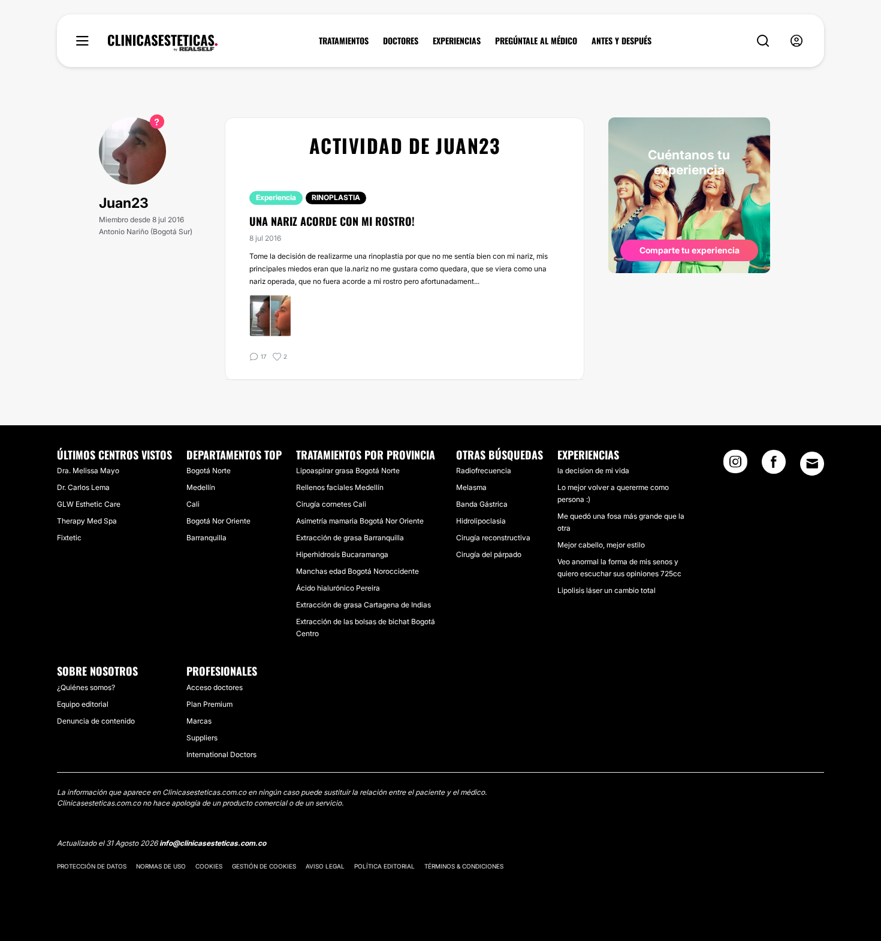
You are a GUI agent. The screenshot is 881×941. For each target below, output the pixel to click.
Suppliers (202, 737)
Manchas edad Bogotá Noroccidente (357, 571)
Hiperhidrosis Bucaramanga (342, 554)
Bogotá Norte (208, 470)
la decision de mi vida (593, 470)
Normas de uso (161, 866)
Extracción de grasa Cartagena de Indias (363, 604)
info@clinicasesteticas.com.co (212, 843)
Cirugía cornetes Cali (331, 504)
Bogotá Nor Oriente (218, 520)
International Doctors (221, 754)
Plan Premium (209, 704)
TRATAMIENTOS (344, 41)
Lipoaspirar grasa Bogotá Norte (348, 470)
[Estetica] (163, 43)
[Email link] (812, 464)
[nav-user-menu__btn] (796, 41)
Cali (193, 504)
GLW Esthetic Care (88, 504)
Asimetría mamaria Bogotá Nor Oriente (360, 520)
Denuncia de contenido (96, 720)
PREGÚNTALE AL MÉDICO (536, 41)
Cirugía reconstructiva (493, 537)
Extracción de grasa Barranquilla (350, 537)
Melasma (471, 487)
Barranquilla (206, 537)
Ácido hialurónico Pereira (338, 587)
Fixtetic (69, 537)
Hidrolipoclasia (481, 520)
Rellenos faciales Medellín (340, 487)
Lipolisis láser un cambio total (606, 590)
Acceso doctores (214, 687)
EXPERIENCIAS (457, 41)
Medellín (200, 487)
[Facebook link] (774, 465)
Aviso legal (325, 866)
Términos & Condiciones (463, 866)
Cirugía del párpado (488, 554)
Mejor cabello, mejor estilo (601, 544)
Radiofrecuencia (483, 470)
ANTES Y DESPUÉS (621, 41)
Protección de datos (91, 866)
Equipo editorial (82, 704)
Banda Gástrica (482, 504)
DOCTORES (400, 41)
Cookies (208, 866)
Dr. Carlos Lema (83, 487)
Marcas (199, 720)
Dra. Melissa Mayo (88, 470)
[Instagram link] (735, 465)
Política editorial (384, 866)
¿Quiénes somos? (86, 687)
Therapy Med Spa (87, 520)
